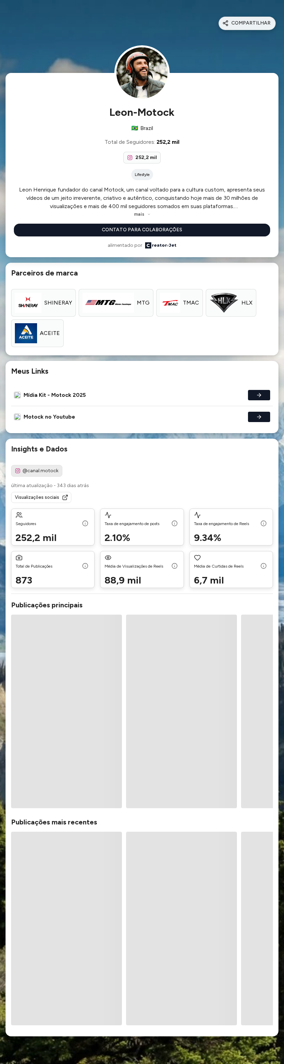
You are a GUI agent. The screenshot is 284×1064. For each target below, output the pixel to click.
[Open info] (85, 524)
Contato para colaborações (142, 230)
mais (139, 214)
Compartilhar (250, 23)
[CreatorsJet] (160, 245)
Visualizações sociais (37, 497)
